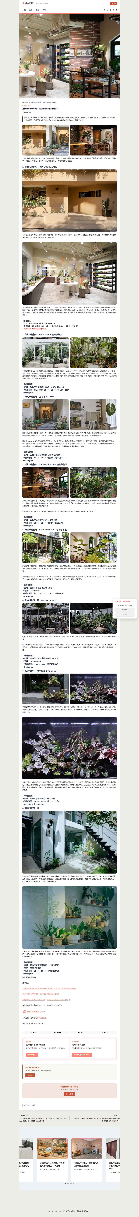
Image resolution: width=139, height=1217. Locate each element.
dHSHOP (113, 3)
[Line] (116, 10)
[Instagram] (107, 10)
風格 (29, 106)
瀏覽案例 (30, 1075)
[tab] (65, 1183)
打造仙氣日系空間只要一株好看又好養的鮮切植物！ (40, 994)
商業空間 (26, 1105)
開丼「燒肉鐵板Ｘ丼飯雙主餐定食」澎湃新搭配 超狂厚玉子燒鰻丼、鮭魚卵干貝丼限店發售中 (97, 1118)
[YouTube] (113, 10)
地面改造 (124, 614)
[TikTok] (110, 10)
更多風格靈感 (42, 1018)
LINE (44, 328)
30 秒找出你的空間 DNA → (81, 1055)
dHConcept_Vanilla (82, 1169)
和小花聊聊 (69, 1094)
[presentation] (52, 1148)
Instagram (37, 328)
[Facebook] (104, 10)
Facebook (27, 328)
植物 (33, 1105)
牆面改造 (124, 609)
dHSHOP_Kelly (46, 1169)
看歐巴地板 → (32, 1055)
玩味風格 (24, 106)
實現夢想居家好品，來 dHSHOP (33, 1000)
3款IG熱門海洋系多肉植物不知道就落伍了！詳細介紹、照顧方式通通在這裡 (49, 988)
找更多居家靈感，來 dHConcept (58, 1000)
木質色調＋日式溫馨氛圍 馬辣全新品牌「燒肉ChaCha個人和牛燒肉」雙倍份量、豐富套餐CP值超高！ (42, 1118)
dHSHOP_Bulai (115, 1172)
